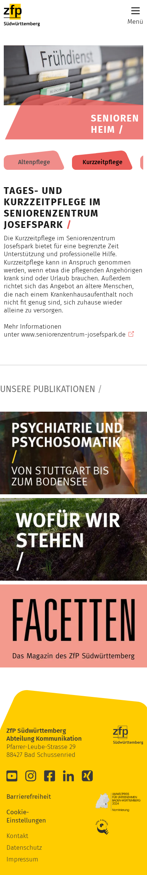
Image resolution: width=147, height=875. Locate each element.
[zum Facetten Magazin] (73, 625)
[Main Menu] (135, 11)
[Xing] (87, 775)
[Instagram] (31, 775)
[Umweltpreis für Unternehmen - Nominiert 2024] (118, 802)
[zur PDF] (73, 453)
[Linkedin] (68, 775)
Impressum (22, 859)
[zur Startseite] (22, 15)
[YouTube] (12, 775)
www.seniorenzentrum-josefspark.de (73, 334)
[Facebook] (49, 775)
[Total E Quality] (106, 827)
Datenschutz (24, 848)
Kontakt (17, 836)
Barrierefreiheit (17, 797)
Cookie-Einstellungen (17, 816)
